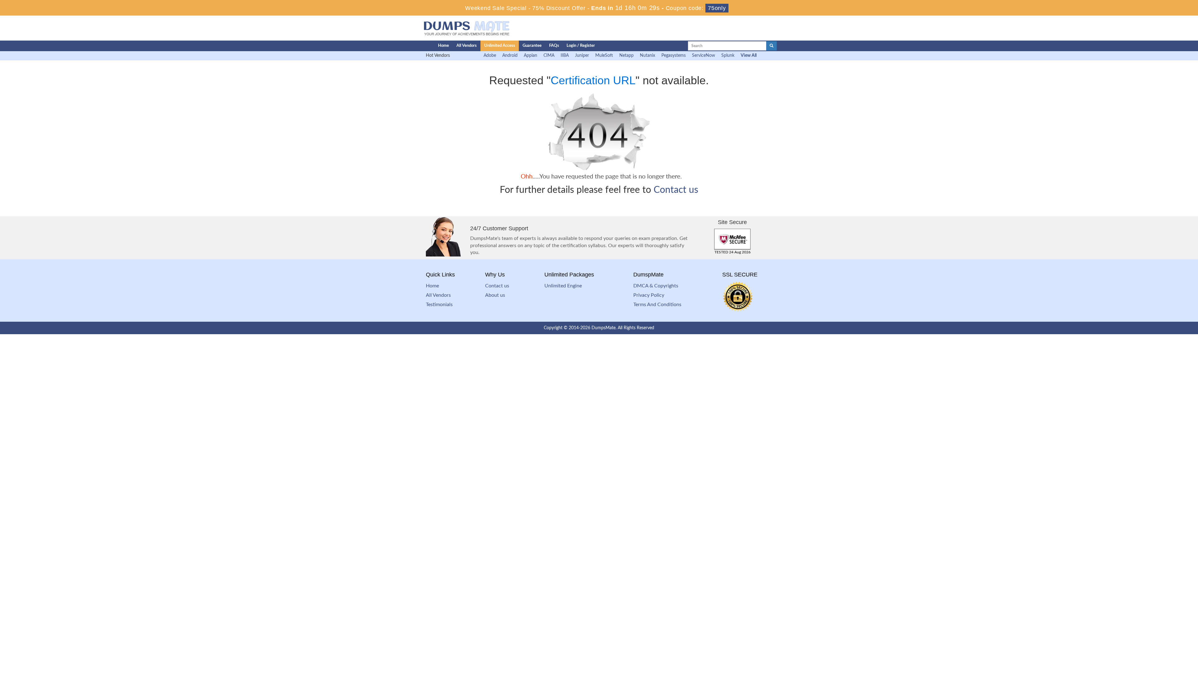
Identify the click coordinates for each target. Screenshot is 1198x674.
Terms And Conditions (657, 304)
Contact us (676, 190)
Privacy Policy (648, 295)
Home (443, 46)
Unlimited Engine (563, 285)
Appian (530, 55)
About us (495, 295)
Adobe (490, 55)
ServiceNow (703, 55)
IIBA (565, 55)
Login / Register (581, 46)
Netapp (626, 55)
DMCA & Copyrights (655, 285)
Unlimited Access (499, 46)
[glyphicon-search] (771, 46)
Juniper (582, 55)
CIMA (548, 55)
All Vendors (466, 46)
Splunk (727, 55)
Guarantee (532, 46)
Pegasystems (673, 55)
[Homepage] (417, 46)
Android (510, 55)
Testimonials (439, 304)
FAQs (554, 46)
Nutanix (647, 55)
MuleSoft (604, 55)
